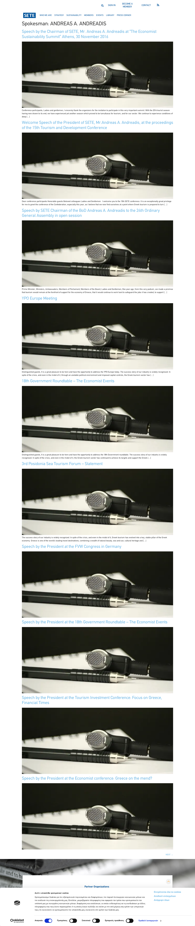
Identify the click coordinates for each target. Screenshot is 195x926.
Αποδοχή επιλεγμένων (165, 896)
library (110, 15)
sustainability (73, 15)
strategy (59, 15)
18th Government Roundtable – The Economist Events (68, 381)
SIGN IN (112, 5)
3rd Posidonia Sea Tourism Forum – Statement (62, 464)
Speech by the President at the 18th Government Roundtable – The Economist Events (94, 622)
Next (169, 855)
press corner (124, 15)
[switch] (73, 921)
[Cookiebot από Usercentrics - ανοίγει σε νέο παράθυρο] (17, 921)
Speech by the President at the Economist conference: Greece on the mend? (87, 778)
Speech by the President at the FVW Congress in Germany (71, 547)
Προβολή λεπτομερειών (148, 921)
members (89, 15)
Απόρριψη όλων (161, 900)
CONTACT (146, 5)
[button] (102, 5)
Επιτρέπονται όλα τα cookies (167, 892)
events (99, 15)
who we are (46, 15)
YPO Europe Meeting (39, 298)
